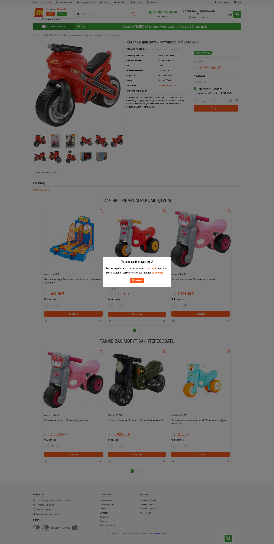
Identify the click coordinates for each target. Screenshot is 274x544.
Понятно (137, 280)
